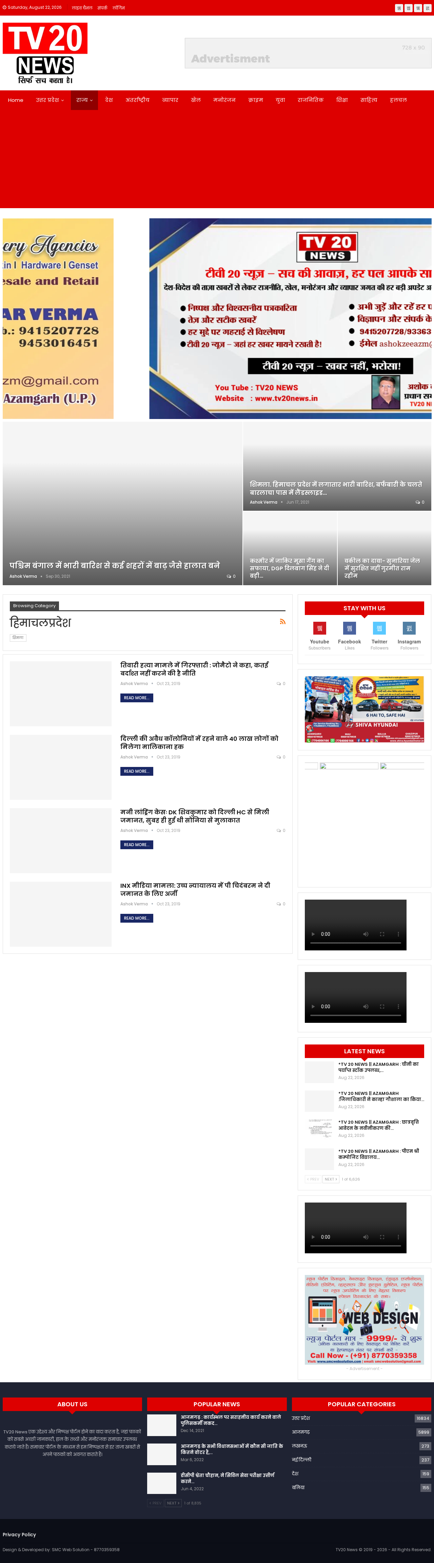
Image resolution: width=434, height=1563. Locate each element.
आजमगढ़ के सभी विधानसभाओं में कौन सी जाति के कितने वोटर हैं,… (232, 1449)
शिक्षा (342, 100)
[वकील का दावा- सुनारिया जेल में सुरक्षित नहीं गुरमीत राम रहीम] (384, 548)
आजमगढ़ (301, 1432)
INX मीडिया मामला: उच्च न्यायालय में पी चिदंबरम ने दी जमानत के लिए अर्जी (195, 889)
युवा (280, 100)
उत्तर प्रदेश (47, 100)
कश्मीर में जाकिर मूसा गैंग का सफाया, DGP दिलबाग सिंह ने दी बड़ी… (289, 568)
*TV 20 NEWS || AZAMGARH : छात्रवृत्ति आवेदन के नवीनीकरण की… (378, 1125)
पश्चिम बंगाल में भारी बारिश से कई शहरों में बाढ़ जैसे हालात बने (114, 565)
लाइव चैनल (82, 8)
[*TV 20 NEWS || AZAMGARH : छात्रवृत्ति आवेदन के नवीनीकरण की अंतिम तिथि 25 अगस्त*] (319, 1130)
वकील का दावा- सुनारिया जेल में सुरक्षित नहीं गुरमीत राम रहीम (382, 568)
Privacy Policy (19, 1534)
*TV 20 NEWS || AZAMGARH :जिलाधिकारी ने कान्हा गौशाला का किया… (381, 1096)
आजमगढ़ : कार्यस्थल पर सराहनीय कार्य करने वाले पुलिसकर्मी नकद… (231, 1420)
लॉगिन (119, 8)
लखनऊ (299, 1446)
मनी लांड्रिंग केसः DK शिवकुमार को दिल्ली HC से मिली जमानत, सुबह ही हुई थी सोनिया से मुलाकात (194, 816)
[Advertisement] (217, 160)
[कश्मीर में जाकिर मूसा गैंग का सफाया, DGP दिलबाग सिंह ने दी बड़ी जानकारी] (290, 548)
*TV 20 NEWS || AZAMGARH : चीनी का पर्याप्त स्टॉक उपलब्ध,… (378, 1067)
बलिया (298, 1487)
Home (15, 100)
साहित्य (368, 100)
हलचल (398, 100)
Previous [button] (11, 317)
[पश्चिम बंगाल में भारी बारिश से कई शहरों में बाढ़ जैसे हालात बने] (122, 503)
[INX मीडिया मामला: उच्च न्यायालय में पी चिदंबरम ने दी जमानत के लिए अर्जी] (61, 914)
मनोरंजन (224, 100)
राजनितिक (311, 100)
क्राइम (255, 100)
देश (109, 100)
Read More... (137, 698)
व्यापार (170, 100)
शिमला (18, 637)
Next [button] (423, 317)
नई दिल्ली (301, 1460)
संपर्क (102, 8)
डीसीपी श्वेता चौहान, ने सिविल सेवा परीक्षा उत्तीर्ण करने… (227, 1478)
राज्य (82, 100)
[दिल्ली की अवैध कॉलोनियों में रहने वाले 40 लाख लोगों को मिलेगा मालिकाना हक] (61, 767)
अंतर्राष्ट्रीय (137, 100)
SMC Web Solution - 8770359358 (86, 1550)
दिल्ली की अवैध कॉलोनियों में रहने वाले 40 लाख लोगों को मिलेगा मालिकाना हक (199, 742)
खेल (196, 100)
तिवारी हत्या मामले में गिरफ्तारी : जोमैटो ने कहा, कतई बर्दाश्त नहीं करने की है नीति (194, 669)
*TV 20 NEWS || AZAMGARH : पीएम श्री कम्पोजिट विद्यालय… (378, 1154)
